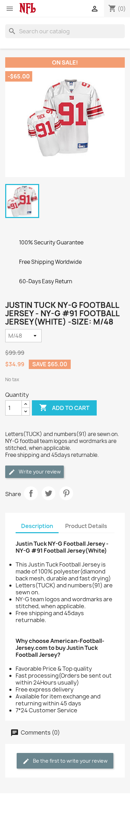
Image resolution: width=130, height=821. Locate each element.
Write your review (39, 471)
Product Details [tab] (86, 526)
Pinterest (66, 493)
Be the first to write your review (69, 760)
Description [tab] (37, 526)
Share (31, 493)
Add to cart (64, 407)
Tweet (48, 493)
